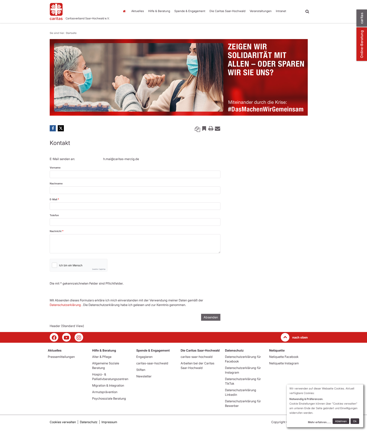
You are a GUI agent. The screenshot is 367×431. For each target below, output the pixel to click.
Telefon (54, 215)
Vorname (55, 167)
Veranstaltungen (261, 11)
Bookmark (204, 128)
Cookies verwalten (63, 422)
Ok (355, 421)
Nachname (56, 183)
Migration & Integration (108, 385)
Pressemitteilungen (61, 357)
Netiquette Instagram (284, 363)
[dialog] (325, 405)
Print (211, 128)
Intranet (281, 11)
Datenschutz (88, 422)
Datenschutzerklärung (65, 305)
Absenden (211, 317)
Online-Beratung (362, 44)
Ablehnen (341, 421)
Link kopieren (197, 128)
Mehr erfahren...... (319, 422)
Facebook (53, 128)
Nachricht (56, 231)
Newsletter (144, 376)
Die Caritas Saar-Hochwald (227, 11)
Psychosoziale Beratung (109, 398)
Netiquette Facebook (284, 357)
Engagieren (144, 357)
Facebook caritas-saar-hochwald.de (54, 337)
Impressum (109, 422)
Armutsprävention (104, 392)
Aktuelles (137, 11)
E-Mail (54, 199)
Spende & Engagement (189, 11)
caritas (362, 18)
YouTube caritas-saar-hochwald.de (66, 337)
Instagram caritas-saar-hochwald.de (79, 337)
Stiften (140, 370)
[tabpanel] (179, 77)
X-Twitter (61, 128)
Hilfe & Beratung (159, 11)
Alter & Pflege (101, 357)
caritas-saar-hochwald (152, 363)
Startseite (125, 11)
